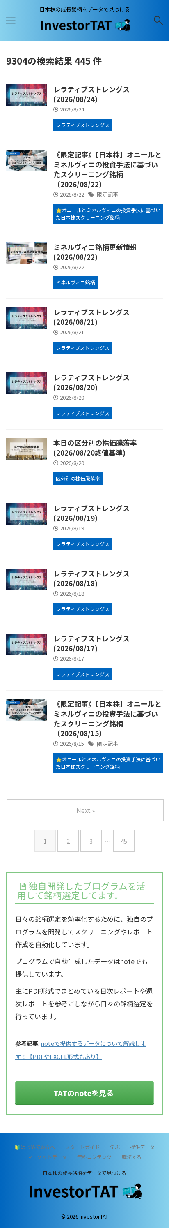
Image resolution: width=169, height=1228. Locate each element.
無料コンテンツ (94, 1156)
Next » (85, 810)
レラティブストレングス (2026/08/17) (91, 643)
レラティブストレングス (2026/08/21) (91, 317)
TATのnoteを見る (83, 1092)
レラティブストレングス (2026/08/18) (91, 578)
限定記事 (107, 194)
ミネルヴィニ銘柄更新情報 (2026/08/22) (95, 252)
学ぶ (115, 1146)
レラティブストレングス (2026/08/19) (91, 513)
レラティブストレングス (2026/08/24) (91, 94)
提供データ (142, 1146)
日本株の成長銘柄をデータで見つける (84, 1172)
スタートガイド (82, 1146)
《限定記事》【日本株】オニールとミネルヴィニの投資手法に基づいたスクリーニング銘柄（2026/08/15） (107, 718)
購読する (132, 1156)
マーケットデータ (47, 1156)
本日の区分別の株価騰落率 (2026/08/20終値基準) (95, 447)
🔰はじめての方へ (34, 1146)
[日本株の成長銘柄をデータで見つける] (85, 28)
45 (124, 841)
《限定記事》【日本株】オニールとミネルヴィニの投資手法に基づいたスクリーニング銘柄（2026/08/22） (107, 169)
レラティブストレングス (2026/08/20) (91, 382)
